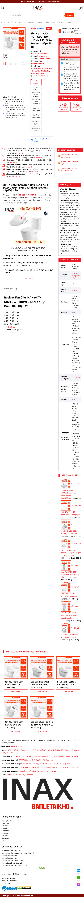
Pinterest (5, 826)
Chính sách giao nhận (9, 858)
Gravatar (5, 836)
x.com (4, 841)
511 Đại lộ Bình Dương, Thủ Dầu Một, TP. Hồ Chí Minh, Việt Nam (46, 764)
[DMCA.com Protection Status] (24, 888)
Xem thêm (20, 153)
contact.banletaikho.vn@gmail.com (19, 775)
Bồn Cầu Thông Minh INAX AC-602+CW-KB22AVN (14, 725)
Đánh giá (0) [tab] (10, 288)
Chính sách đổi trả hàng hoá (12, 863)
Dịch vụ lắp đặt (7, 821)
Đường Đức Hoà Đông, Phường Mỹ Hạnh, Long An (37, 771)
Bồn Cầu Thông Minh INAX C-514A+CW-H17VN (14, 685)
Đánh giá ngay (13, 327)
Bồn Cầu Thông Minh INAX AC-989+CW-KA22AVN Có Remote (40, 685)
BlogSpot (5, 833)
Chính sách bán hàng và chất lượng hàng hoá (18, 853)
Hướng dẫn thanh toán (10, 881)
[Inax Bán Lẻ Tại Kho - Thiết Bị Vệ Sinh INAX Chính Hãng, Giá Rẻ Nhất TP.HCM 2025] (38, 7)
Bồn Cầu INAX (15, 22)
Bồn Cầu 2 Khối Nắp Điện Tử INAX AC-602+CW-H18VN (42, 725)
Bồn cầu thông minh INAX (76, 275)
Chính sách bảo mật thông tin (12, 861)
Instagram (5, 823)
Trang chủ (5, 22)
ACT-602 (75, 290)
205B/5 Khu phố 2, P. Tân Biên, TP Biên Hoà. (36, 760)
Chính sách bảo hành (9, 856)
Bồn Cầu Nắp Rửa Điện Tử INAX (58, 22)
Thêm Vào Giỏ (15, 691)
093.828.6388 (16, 746)
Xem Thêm (28, 278)
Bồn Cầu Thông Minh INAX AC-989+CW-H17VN (66, 685)
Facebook (5, 831)
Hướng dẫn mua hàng (9, 878)
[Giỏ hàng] (80, 8)
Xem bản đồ (38, 158)
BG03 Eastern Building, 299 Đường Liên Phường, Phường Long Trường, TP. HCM (47, 756)
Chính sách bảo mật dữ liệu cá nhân (14, 865)
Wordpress (5, 838)
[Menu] (3, 7)
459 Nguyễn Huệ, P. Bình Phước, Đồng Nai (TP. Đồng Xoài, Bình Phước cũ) (49, 767)
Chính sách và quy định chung (12, 851)
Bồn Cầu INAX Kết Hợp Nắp (33, 22)
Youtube (5, 828)
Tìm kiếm (69, 15)
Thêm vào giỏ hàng (70, 98)
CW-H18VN (76, 377)
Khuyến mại (6, 883)
